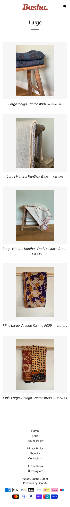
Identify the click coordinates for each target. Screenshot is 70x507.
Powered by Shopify (35, 483)
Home (35, 430)
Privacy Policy (35, 448)
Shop (35, 435)
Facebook (36, 466)
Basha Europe (40, 478)
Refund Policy (35, 440)
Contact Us (35, 458)
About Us (35, 453)
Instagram (36, 471)
